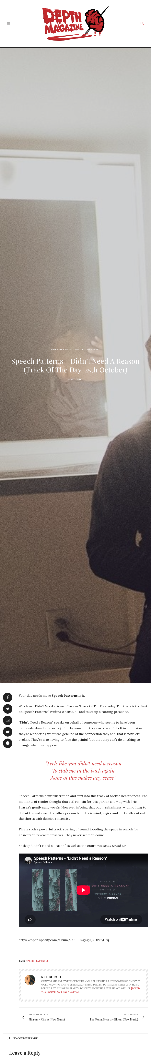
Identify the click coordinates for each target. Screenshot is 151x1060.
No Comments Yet (25, 1038)
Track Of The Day (62, 350)
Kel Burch (77, 379)
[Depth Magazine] (75, 23)
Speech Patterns (37, 961)
